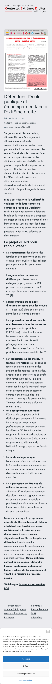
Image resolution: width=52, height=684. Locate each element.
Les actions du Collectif (19, 126)
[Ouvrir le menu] (5, 18)
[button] (48, 631)
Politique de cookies (25, 680)
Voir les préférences (26, 673)
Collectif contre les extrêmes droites (20, 122)
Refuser (26, 666)
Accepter (26, 659)
